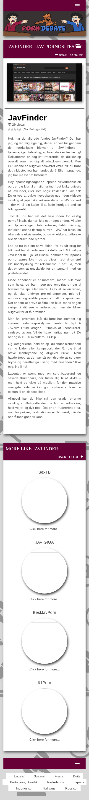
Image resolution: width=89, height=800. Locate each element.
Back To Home (70, 55)
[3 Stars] (14, 129)
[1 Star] (9, 129)
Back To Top (69, 457)
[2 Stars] (12, 129)
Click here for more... (44, 529)
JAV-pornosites (55, 46)
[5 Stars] (20, 129)
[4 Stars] (17, 129)
